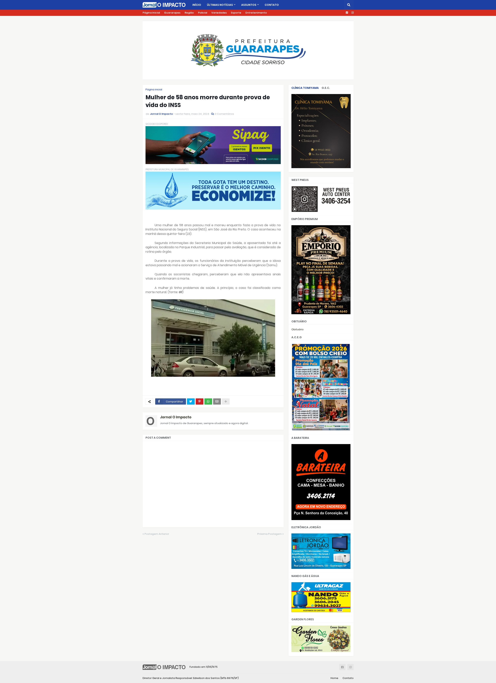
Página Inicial (151, 13)
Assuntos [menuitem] (248, 5)
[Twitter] (191, 401)
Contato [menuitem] (272, 5)
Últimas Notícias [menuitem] (220, 5)
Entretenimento (256, 13)
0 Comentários (224, 114)
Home (334, 678)
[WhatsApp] (208, 401)
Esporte (236, 13)
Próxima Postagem (269, 534)
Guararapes (172, 13)
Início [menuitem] (196, 5)
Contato (348, 678)
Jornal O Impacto (175, 417)
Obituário (297, 329)
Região (189, 13)
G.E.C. (326, 88)
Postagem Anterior (157, 534)
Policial (202, 13)
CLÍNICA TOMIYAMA (305, 88)
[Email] (217, 401)
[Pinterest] (199, 401)
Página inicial (154, 89)
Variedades (219, 13)
